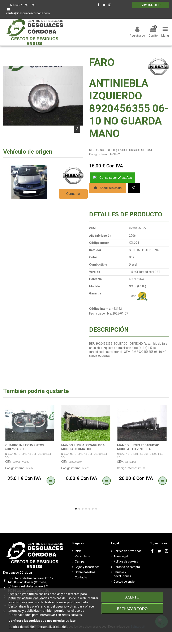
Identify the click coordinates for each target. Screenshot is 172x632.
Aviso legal (121, 556)
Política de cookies (126, 561)
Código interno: (99, 154)
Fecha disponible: (100, 313)
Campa (80, 561)
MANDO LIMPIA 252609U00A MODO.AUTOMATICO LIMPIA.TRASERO (83, 449)
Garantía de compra (127, 567)
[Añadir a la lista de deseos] (134, 188)
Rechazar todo (132, 608)
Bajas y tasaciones (87, 567)
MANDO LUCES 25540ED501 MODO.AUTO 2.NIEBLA (138, 447)
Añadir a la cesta (111, 188)
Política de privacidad (128, 551)
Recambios (82, 556)
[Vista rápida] (54, 418)
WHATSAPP (151, 5)
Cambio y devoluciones (122, 574)
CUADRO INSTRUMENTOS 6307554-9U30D (24, 447)
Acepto (132, 597)
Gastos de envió (124, 581)
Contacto (81, 577)
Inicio (78, 551)
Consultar (73, 194)
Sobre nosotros (85, 572)
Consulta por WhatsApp (115, 177)
